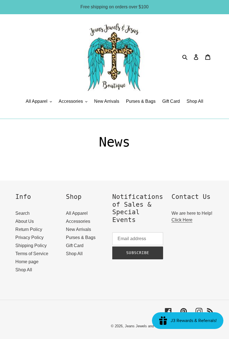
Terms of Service (31, 253)
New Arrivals (78, 229)
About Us (24, 221)
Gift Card (75, 245)
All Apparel (77, 213)
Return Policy (28, 229)
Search (22, 213)
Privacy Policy (29, 237)
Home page (27, 261)
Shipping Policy (31, 245)
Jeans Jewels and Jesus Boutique (152, 326)
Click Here (181, 220)
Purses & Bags (81, 237)
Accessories (78, 221)
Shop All (23, 269)
